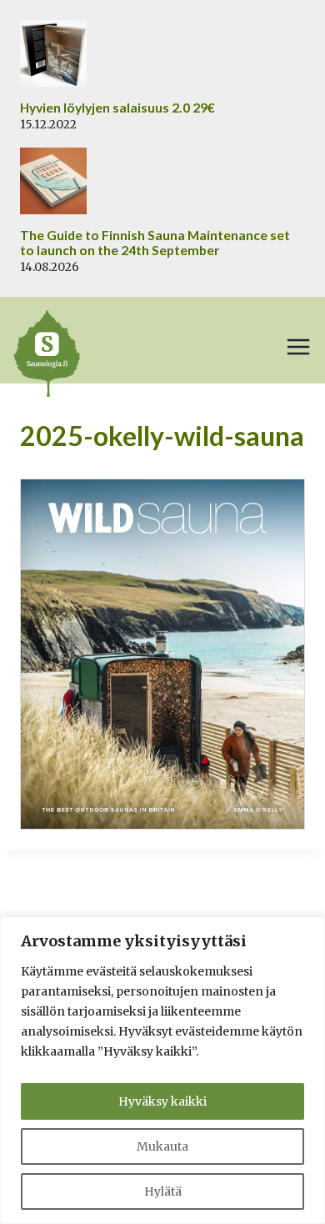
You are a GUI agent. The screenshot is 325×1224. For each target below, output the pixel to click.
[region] (162, 1070)
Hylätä (163, 1191)
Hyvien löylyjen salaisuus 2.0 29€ (117, 107)
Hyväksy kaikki (162, 1101)
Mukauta (162, 1146)
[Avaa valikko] (298, 347)
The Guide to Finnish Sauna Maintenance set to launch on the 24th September (155, 243)
